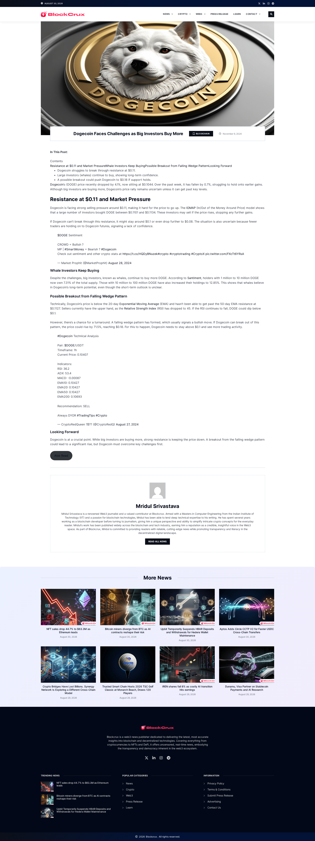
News (166, 14)
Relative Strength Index (140, 308)
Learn (237, 14)
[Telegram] (273, 3)
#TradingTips (86, 415)
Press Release (219, 14)
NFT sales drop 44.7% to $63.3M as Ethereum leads (68, 630)
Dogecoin (56, 184)
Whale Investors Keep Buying (125, 166)
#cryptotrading (180, 254)
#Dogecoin (108, 249)
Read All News (157, 541)
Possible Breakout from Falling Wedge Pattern (177, 166)
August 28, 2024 (119, 263)
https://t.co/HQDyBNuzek (140, 254)
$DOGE (62, 235)
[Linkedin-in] (264, 3)
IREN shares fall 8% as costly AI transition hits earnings (187, 688)
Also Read (61, 455)
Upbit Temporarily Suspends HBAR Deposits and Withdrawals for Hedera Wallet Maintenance (187, 632)
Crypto (182, 14)
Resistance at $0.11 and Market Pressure (77, 166)
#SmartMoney (74, 249)
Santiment (194, 278)
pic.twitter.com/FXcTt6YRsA (224, 254)
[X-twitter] (259, 3)
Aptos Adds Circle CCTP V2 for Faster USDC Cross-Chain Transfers (247, 630)
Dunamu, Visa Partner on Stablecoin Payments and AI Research (246, 688)
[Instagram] (268, 3)
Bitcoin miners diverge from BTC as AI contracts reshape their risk (128, 630)
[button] (271, 14)
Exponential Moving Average (139, 304)
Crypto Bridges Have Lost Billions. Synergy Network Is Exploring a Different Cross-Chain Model (68, 690)
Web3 (199, 14)
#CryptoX (198, 254)
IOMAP (191, 208)
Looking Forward (220, 166)
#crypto (163, 254)
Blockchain (202, 133)
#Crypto (101, 415)
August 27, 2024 (127, 424)
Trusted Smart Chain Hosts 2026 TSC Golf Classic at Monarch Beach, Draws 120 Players (127, 690)
